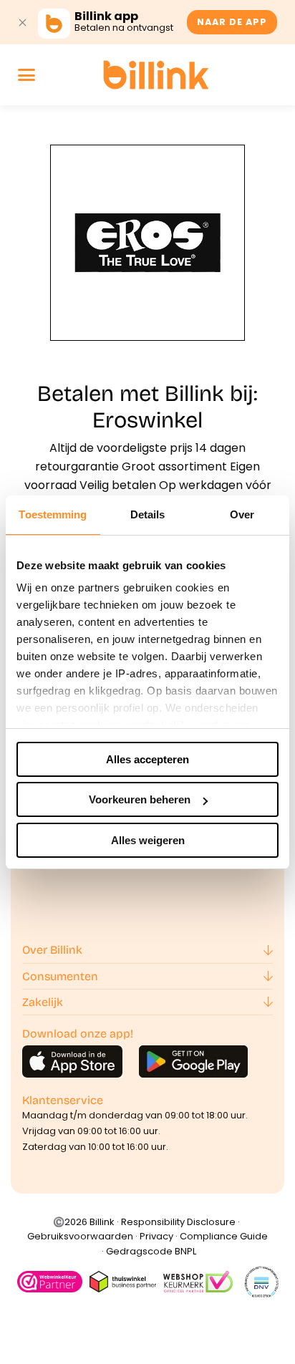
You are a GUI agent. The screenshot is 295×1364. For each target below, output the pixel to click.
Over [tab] (242, 514)
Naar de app (232, 22)
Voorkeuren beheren (139, 799)
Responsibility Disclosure (178, 1222)
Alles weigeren (148, 840)
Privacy (156, 1236)
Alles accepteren (147, 759)
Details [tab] (147, 514)
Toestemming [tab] (53, 514)
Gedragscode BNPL (151, 1251)
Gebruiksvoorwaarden (80, 1236)
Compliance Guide (224, 1236)
